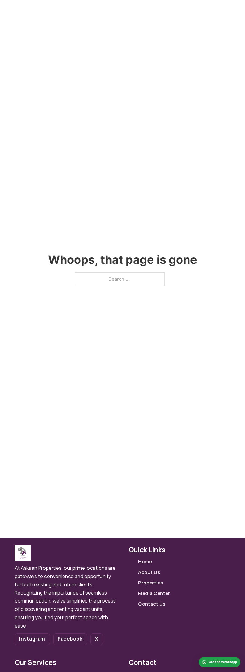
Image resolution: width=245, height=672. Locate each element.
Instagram (32, 639)
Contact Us (151, 603)
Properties (150, 582)
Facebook (70, 639)
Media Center (154, 593)
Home (145, 561)
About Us (149, 572)
